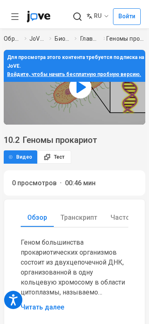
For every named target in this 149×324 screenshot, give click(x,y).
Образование (12, 38)
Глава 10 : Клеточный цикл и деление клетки (90, 38)
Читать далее (42, 307)
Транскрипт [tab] (78, 217)
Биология (63, 38)
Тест (59, 157)
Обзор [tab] (37, 217)
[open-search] (77, 17)
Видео (24, 157)
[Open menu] (15, 16)
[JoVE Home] (38, 16)
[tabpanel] (74, 275)
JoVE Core (37, 38)
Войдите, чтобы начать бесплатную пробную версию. (74, 74)
